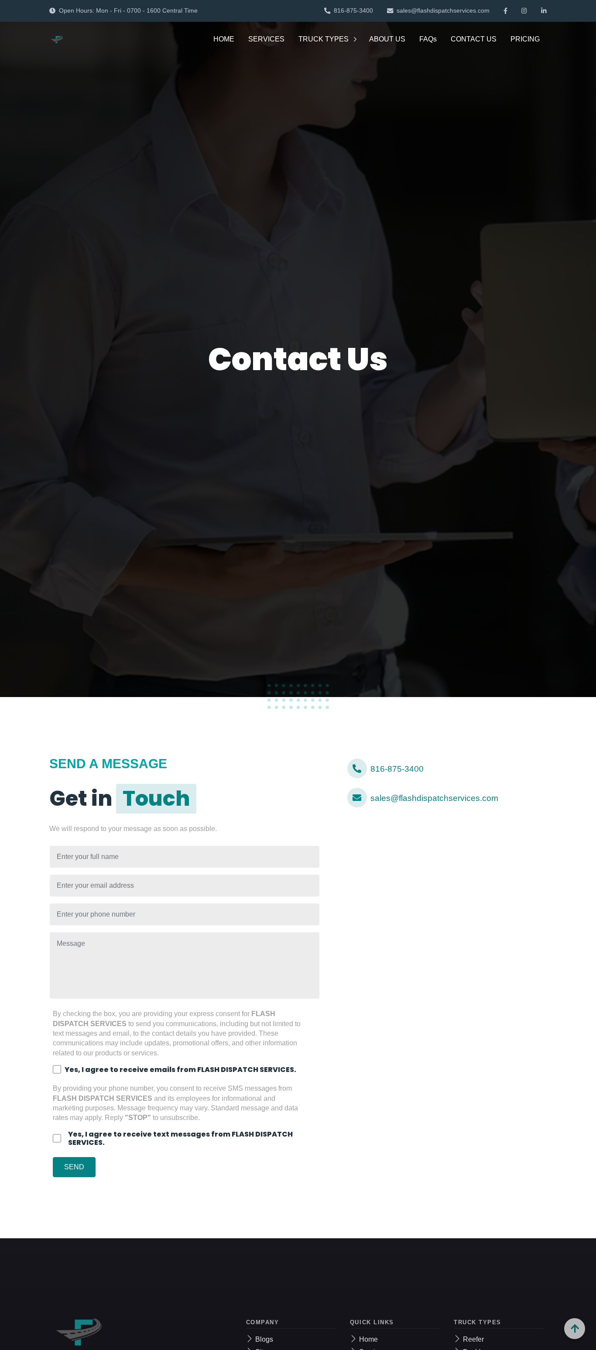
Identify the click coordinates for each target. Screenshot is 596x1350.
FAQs (428, 39)
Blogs (264, 1339)
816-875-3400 (353, 10)
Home (368, 1339)
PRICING (525, 39)
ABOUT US (387, 39)
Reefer (473, 1339)
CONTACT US (474, 39)
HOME (223, 39)
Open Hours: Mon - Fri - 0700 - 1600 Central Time (128, 10)
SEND (74, 1167)
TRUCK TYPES (323, 39)
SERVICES (266, 39)
